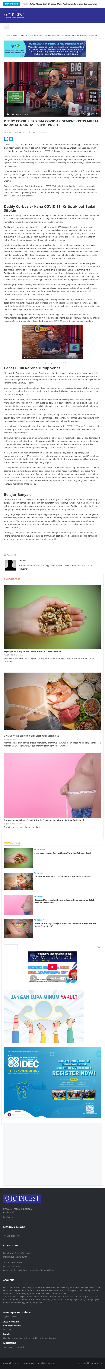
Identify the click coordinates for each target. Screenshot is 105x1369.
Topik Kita (41, 920)
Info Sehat (41, 850)
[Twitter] (11, 138)
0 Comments (42, 132)
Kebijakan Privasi (14, 1235)
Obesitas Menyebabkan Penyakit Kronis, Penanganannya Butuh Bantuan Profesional (44, 820)
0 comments (18, 655)
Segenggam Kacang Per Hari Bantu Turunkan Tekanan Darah (32, 651)
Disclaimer (8, 1217)
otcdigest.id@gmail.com (43, 1270)
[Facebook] (6, 138)
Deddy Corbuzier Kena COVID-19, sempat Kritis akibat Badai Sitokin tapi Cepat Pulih (51, 123)
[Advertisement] (52, 1152)
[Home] (14, 15)
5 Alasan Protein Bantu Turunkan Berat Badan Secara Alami (32, 735)
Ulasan (40, 896)
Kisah (15, 35)
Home (7, 35)
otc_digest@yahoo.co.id (20, 1270)
